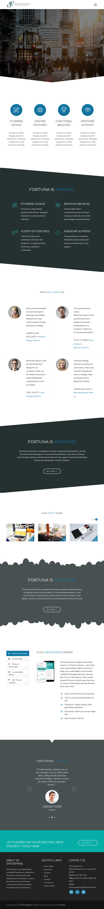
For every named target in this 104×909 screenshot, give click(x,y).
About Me (48, 869)
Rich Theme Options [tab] (15, 681)
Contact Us (48, 882)
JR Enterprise (26, 905)
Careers (47, 879)
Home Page (48, 866)
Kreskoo (62, 905)
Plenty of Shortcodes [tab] (14, 665)
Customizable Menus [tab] (16, 673)
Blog (46, 876)
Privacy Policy (49, 886)
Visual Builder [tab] (17, 659)
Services (47, 873)
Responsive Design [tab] (19, 653)
